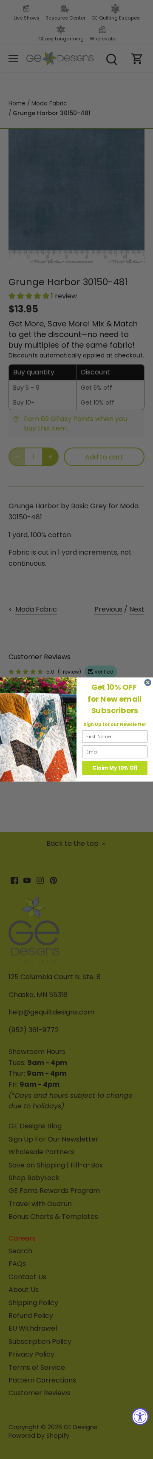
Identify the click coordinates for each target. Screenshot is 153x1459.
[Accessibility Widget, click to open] (140, 1416)
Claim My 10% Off (114, 767)
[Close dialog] (147, 683)
